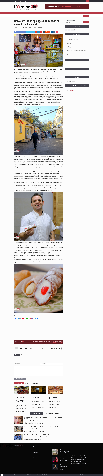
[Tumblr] (44, 32)
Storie (22, 354)
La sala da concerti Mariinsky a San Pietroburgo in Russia (54, 397)
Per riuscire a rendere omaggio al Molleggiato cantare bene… (64, 468)
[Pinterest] (41, 32)
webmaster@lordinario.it (82, 463)
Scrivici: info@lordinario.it (31, 1)
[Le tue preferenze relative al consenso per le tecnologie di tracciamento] (2, 475)
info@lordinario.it (72, 90)
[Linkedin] (38, 32)
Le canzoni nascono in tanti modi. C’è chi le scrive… (64, 453)
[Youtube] (74, 30)
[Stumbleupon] (49, 32)
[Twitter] (69, 30)
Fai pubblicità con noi (37, 455)
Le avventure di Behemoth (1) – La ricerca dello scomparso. (38, 397)
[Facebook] (66, 30)
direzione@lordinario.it (80, 455)
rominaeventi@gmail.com (81, 459)
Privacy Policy (36, 449)
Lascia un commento (39, 27)
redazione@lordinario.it (81, 457)
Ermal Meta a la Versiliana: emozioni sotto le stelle (76, 50)
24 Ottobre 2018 (29, 27)
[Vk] (54, 32)
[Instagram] (72, 30)
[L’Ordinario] (27, 7)
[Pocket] (57, 32)
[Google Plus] (36, 32)
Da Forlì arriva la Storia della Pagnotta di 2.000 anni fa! (36, 434)
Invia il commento (20, 378)
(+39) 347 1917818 (84, 450)
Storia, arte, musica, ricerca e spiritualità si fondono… (64, 460)
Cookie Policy (35, 452)
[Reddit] (46, 32)
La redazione (35, 457)
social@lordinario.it (78, 461)
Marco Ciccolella (20, 27)
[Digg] (52, 32)
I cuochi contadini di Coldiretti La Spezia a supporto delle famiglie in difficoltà (42, 426)
